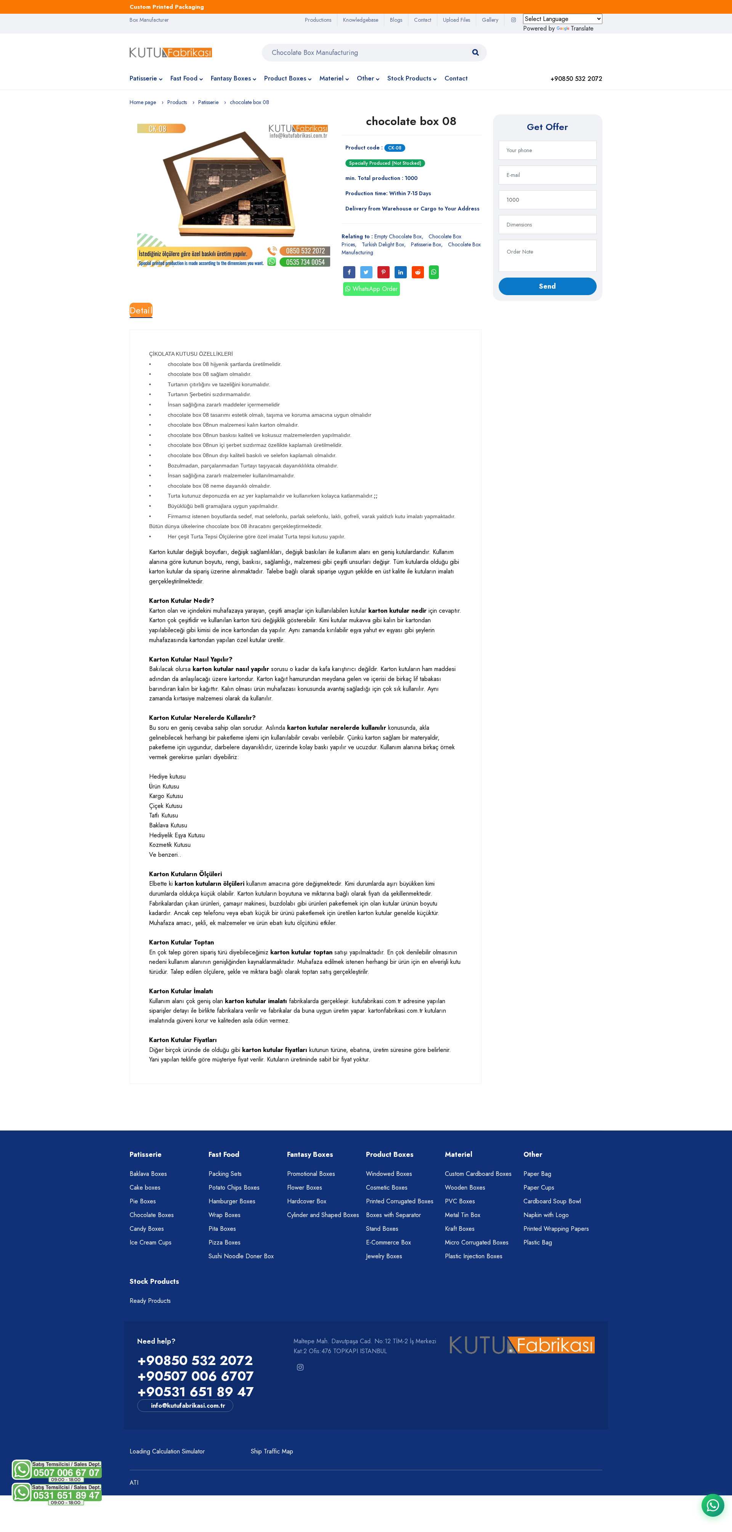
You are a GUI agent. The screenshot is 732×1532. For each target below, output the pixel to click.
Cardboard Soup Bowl (552, 1201)
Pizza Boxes (225, 1242)
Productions (318, 20)
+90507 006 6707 (195, 1376)
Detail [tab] (141, 310)
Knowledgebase (360, 20)
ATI (134, 1482)
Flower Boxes (304, 1187)
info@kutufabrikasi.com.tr (188, 1405)
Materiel (331, 78)
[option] (233, 194)
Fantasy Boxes (231, 78)
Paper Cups (538, 1187)
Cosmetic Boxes (387, 1187)
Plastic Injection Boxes (473, 1256)
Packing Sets (225, 1173)
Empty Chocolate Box (398, 236)
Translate (582, 28)
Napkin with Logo (546, 1215)
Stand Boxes (382, 1228)
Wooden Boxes (465, 1187)
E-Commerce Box (388, 1242)
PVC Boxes (460, 1201)
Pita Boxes (222, 1228)
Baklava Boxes (148, 1173)
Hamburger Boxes (232, 1201)
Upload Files (456, 20)
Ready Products (150, 1300)
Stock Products (409, 78)
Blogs (396, 20)
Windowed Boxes (389, 1173)
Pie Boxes (143, 1201)
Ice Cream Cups (151, 1242)
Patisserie (143, 78)
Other (365, 78)
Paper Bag (537, 1173)
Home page (143, 102)
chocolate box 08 (411, 121)
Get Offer (547, 126)
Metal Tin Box (462, 1215)
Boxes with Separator (393, 1215)
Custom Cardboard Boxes (478, 1173)
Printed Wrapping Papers (556, 1228)
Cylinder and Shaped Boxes (323, 1215)
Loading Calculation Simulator (167, 1451)
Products (177, 102)
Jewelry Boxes (384, 1256)
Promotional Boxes (311, 1173)
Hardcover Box (306, 1201)
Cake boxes (145, 1187)
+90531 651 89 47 (195, 1392)
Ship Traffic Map (272, 1451)
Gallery (490, 20)
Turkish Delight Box (383, 244)
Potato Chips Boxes (234, 1187)
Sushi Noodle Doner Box (241, 1256)
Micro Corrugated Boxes (477, 1242)
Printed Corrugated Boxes (399, 1201)
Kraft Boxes (460, 1228)
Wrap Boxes (225, 1215)
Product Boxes (285, 78)
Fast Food (183, 78)
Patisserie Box (426, 244)
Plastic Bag (537, 1242)
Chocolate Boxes (152, 1215)
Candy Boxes (147, 1228)
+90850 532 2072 (195, 1360)
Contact (422, 20)
